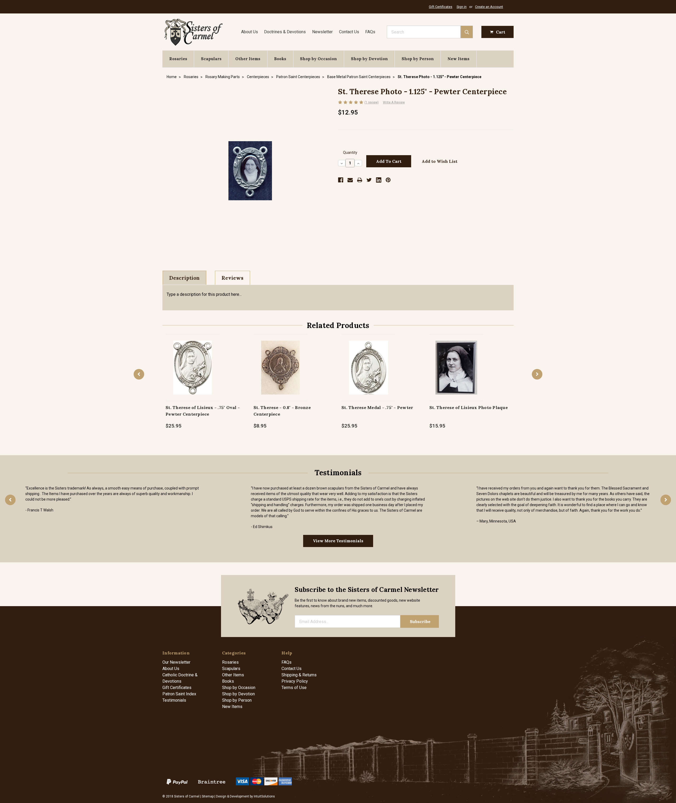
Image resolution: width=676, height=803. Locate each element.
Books (280, 58)
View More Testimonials (338, 540)
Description (184, 278)
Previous (139, 374)
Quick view (192, 362)
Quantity (350, 152)
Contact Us (349, 31)
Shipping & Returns (299, 674)
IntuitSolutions (264, 796)
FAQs (370, 31)
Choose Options (456, 373)
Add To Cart (192, 373)
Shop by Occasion (318, 58)
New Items (459, 58)
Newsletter (322, 31)
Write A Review (394, 102)
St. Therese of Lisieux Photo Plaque (468, 407)
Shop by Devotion (369, 58)
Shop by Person (418, 58)
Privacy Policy (294, 681)
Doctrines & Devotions (285, 31)
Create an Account (489, 7)
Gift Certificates (440, 7)
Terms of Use (294, 687)
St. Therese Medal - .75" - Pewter (377, 407)
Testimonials (174, 700)
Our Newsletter (176, 662)
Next (537, 374)
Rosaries (178, 58)
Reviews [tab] (232, 278)
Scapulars (211, 58)
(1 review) (371, 102)
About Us (249, 31)
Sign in (462, 7)
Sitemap (208, 796)
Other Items (247, 58)
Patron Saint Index (179, 693)
